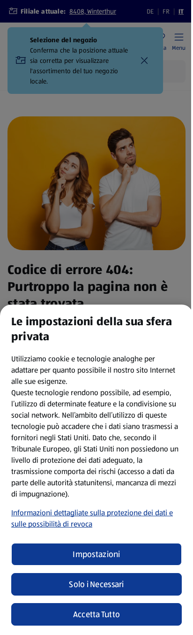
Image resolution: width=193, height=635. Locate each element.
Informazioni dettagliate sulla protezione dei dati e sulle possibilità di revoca (92, 518)
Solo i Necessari (96, 584)
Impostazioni (96, 554)
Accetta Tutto (96, 614)
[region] (96, 470)
